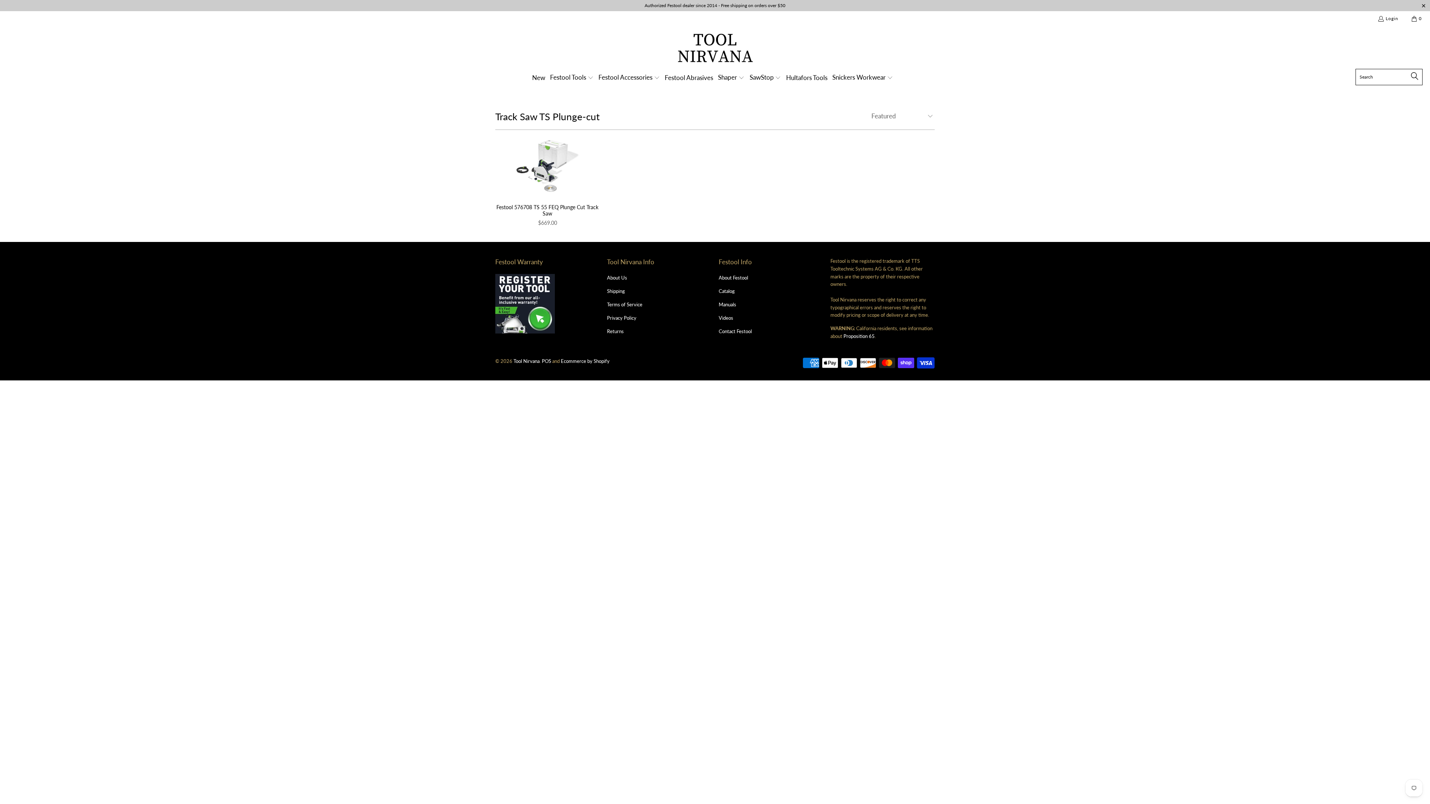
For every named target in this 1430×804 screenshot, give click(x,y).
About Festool (733, 278)
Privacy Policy (621, 318)
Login (1392, 18)
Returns (615, 331)
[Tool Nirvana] (715, 49)
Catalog (727, 291)
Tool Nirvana (527, 361)
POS (546, 361)
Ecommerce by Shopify (585, 361)
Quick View (547, 181)
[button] (572, 78)
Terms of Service (624, 304)
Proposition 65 (859, 336)
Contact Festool (735, 331)
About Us (617, 278)
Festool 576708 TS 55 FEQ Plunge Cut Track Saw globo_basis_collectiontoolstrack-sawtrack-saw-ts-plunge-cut (547, 165)
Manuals (727, 304)
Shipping (616, 291)
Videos (726, 318)
